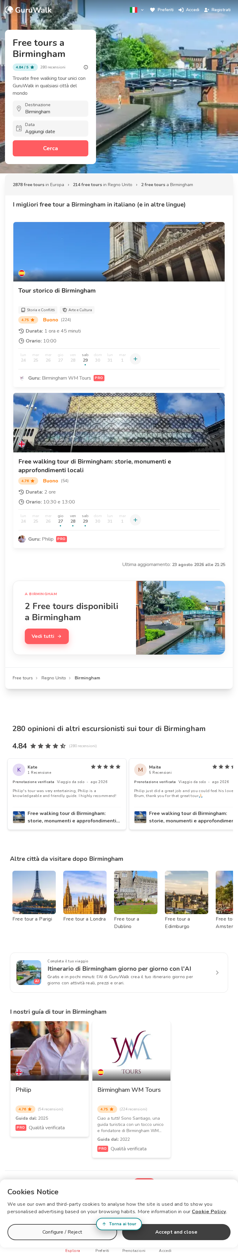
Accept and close (176, 1232)
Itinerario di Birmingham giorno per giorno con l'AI (119, 969)
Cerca (50, 148)
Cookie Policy (209, 1211)
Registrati (221, 10)
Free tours (23, 678)
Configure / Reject (62, 1232)
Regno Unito (54, 678)
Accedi (192, 10)
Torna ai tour (122, 1224)
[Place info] (85, 67)
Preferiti (166, 10)
